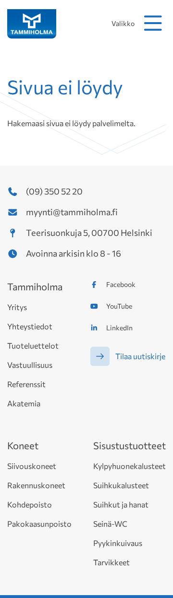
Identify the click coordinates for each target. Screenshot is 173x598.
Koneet (22, 445)
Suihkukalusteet (121, 485)
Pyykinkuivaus (117, 542)
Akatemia (23, 403)
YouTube (119, 306)
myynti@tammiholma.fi (72, 212)
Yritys (17, 307)
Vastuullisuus (29, 364)
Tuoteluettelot (33, 345)
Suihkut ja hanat (120, 504)
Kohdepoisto (29, 504)
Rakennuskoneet (36, 485)
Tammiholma (34, 286)
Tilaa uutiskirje (140, 356)
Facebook (121, 284)
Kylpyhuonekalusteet (129, 465)
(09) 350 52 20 (54, 191)
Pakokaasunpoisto (39, 523)
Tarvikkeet (111, 562)
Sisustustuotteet (129, 445)
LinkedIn (119, 328)
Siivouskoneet (31, 465)
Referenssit (26, 384)
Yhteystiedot (29, 326)
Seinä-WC (110, 523)
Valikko (123, 23)
